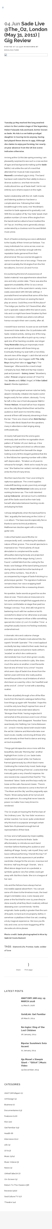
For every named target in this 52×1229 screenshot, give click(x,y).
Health (7, 1133)
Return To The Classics (14, 1185)
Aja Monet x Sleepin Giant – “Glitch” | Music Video (33, 1062)
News (7, 1168)
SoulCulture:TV (11, 1196)
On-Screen (9, 1179)
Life (6, 1145)
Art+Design (9, 1099)
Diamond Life (19, 947)
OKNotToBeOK (11, 1173)
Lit (5, 1150)
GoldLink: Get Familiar (33, 1014)
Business (8, 1105)
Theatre (8, 1202)
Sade (36, 947)
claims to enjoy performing (21, 144)
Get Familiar (9, 1128)
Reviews (30, 47)
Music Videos (10, 1162)
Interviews (9, 1139)
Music (7, 1156)
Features (8, 1116)
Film (6, 1122)
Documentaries (11, 1110)
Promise (29, 947)
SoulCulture (11, 50)
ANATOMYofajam (12, 1093)
